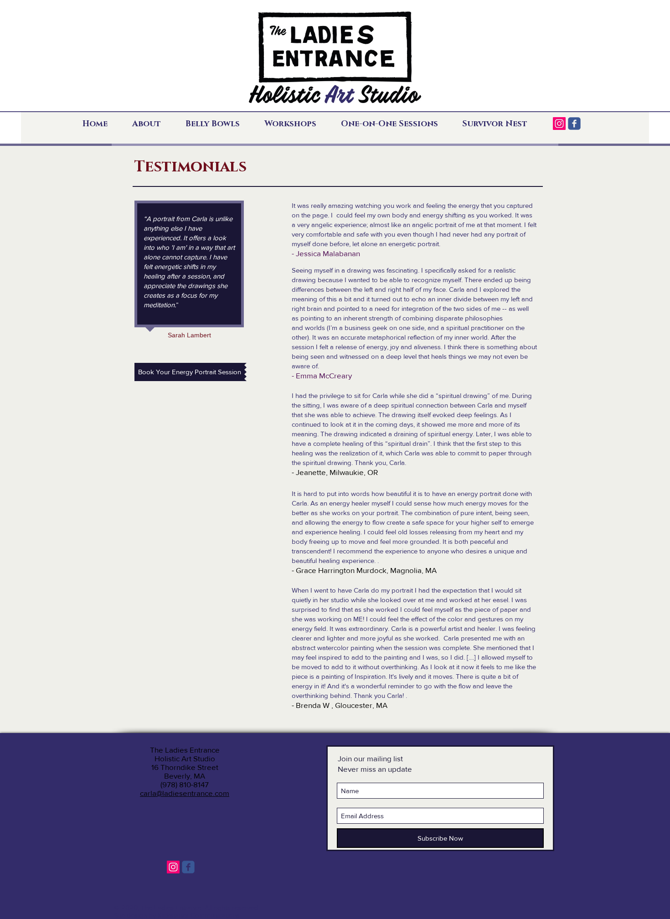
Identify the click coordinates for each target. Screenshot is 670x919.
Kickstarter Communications (199, 915)
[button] (152, 124)
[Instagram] (559, 123)
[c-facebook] (574, 123)
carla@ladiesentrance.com (184, 793)
